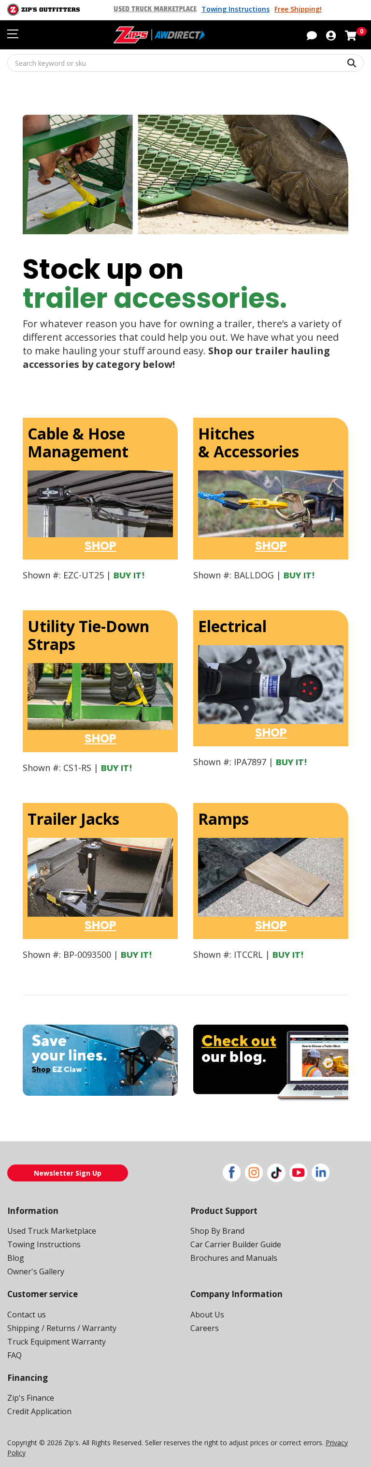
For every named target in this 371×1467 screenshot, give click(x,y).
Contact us (26, 1314)
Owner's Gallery (35, 1271)
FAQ (14, 1355)
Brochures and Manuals (233, 1258)
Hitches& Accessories (248, 442)
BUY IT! (129, 575)
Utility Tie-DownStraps (88, 635)
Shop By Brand (217, 1230)
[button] (331, 35)
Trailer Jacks (73, 818)
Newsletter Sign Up (67, 1173)
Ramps (223, 818)
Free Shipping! (298, 9)
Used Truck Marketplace (155, 9)
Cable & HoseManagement (78, 442)
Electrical (232, 626)
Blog (15, 1258)
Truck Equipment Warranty (56, 1341)
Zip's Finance (30, 1397)
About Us (207, 1314)
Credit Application (39, 1411)
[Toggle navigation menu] (12, 34)
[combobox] (185, 63)
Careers (204, 1328)
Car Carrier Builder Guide (235, 1244)
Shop (100, 546)
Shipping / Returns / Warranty (61, 1328)
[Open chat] (312, 35)
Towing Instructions (235, 9)
